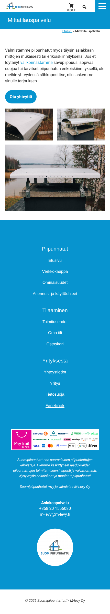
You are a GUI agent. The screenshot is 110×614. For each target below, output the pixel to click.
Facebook (55, 405)
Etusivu (67, 31)
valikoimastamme (36, 62)
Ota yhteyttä (21, 96)
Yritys (55, 383)
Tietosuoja (55, 394)
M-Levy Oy (82, 487)
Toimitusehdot (55, 322)
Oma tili (55, 333)
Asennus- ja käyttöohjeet (55, 294)
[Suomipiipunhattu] (17, 8)
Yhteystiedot (55, 372)
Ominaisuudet (55, 282)
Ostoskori (54, 344)
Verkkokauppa (55, 271)
